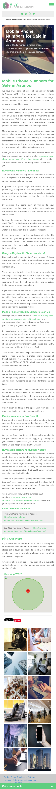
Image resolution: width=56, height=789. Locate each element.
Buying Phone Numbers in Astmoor (20, 777)
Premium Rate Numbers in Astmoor (20, 780)
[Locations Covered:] (3, 4)
